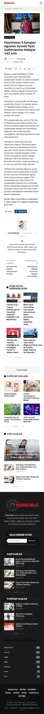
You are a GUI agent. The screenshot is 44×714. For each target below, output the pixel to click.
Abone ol (32, 541)
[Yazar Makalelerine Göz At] (22, 225)
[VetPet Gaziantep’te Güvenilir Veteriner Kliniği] (31, 386)
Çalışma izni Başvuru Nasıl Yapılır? (27, 625)
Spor (5, 676)
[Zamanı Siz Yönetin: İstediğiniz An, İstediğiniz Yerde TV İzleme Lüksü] (14, 333)
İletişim (22, 696)
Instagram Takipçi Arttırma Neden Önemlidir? (32, 271)
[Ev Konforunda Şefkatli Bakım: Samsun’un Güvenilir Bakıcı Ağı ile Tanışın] (22, 449)
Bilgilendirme (9, 37)
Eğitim (6, 662)
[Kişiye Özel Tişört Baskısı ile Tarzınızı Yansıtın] (9, 479)
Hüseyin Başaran (14, 704)
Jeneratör (31, 702)
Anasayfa (13, 689)
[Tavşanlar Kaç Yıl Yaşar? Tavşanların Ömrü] (12, 409)
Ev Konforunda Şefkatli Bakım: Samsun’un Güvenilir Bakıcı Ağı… (27, 561)
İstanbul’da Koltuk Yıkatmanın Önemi (11, 270)
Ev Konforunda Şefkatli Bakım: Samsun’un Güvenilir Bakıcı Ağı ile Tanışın (22, 454)
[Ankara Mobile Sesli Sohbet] (12, 386)
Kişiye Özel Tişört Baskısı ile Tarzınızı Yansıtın (27, 478)
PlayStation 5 (22, 74)
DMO (7, 708)
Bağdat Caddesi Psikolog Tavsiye (27, 605)
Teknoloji (7, 667)
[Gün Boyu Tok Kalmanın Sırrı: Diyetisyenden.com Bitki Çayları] (9, 467)
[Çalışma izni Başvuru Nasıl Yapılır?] (9, 626)
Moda (6, 671)
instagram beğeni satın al (29, 709)
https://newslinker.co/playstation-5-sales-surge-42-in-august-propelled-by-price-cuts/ (21, 202)
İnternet (6, 652)
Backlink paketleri (30, 704)
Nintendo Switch (14, 107)
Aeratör (13, 708)
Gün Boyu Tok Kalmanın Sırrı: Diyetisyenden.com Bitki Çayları (26, 467)
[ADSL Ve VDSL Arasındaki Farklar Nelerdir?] (31, 409)
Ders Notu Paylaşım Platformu (24, 615)
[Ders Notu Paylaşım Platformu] (9, 616)
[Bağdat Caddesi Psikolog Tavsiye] (9, 606)
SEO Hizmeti (20, 702)
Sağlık (22, 447)
